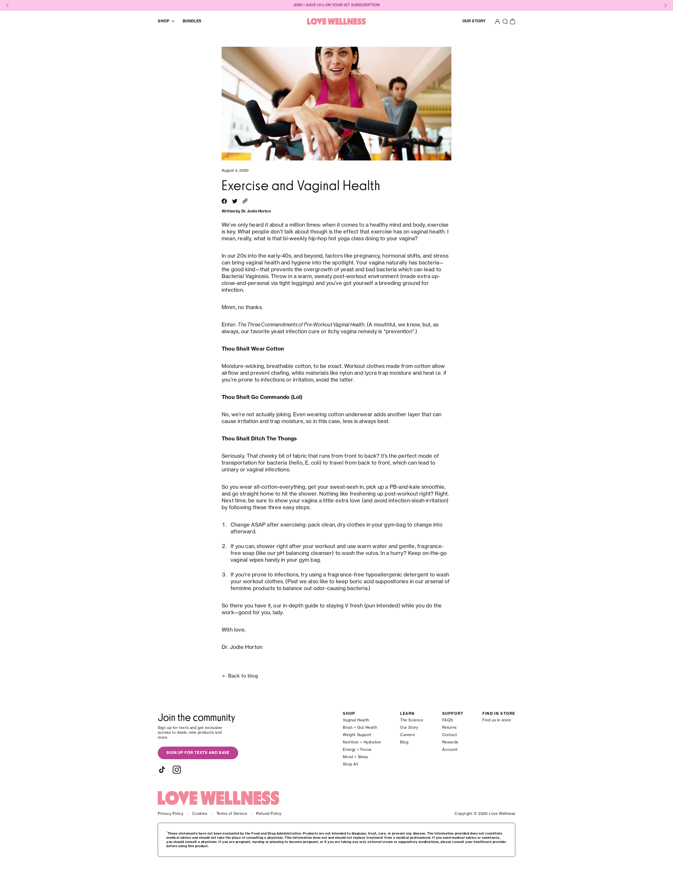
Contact (449, 735)
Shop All (350, 764)
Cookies (199, 814)
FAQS (447, 720)
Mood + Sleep (355, 757)
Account (450, 750)
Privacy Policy (170, 814)
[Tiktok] (162, 770)
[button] (505, 21)
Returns (449, 728)
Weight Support (357, 735)
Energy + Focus (357, 750)
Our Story (409, 728)
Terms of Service (231, 814)
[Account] (497, 21)
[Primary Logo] (336, 21)
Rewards (450, 742)
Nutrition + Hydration (362, 742)
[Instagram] (176, 770)
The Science (411, 720)
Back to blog (243, 676)
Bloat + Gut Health (360, 728)
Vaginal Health (356, 720)
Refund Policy (269, 814)
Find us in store (496, 720)
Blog (404, 742)
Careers (407, 735)
